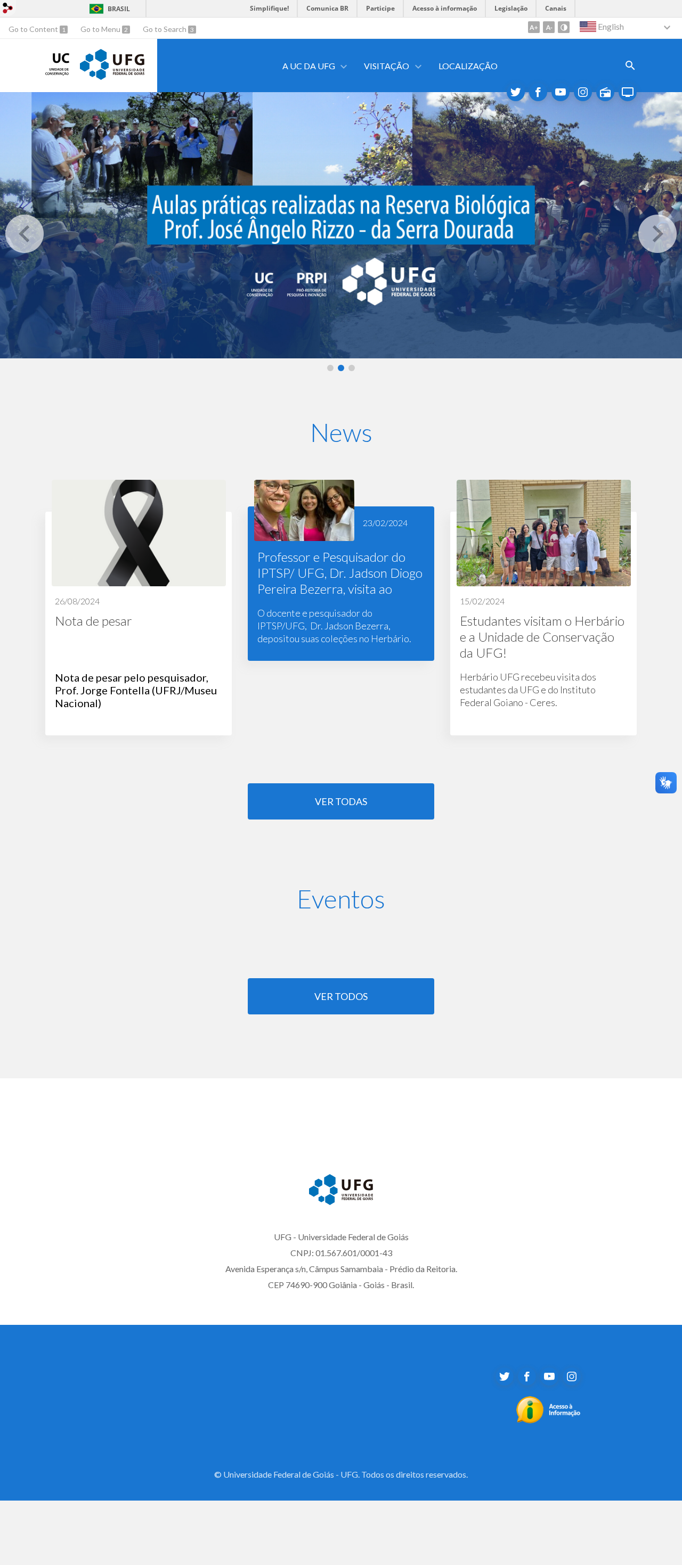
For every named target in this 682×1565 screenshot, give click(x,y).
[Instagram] (583, 92)
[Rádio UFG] (605, 92)
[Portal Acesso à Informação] (548, 1420)
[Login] (8, 9)
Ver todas (341, 801)
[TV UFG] (628, 92)
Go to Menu (101, 29)
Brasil (119, 8)
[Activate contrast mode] (564, 27)
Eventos (341, 898)
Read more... (138, 607)
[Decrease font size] (549, 27)
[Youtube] (560, 92)
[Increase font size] (534, 27)
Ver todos (341, 996)
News (341, 432)
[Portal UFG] (112, 76)
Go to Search (165, 29)
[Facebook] (527, 1376)
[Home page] (57, 72)
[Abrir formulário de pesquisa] (630, 65)
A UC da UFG (308, 66)
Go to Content (34, 29)
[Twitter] (516, 92)
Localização (468, 66)
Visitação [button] (386, 66)
